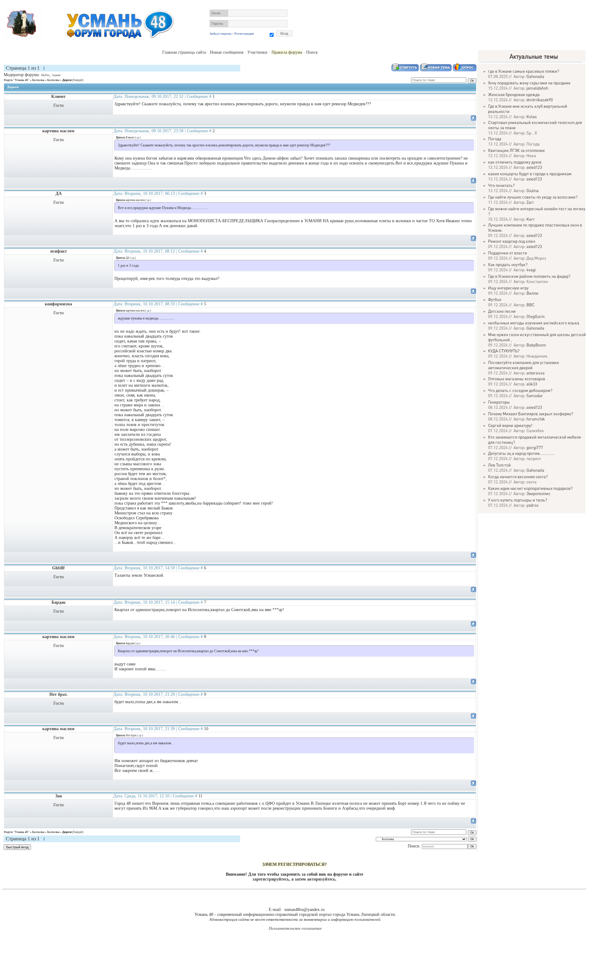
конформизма (58, 304)
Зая (58, 796)
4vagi (531, 269)
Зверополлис (538, 493)
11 (200, 796)
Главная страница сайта (184, 52)
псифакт (58, 251)
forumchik (535, 418)
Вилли (532, 293)
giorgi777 (534, 447)
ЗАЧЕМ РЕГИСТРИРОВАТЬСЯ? (294, 864)
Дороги (66, 80)
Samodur (534, 395)
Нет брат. (58, 694)
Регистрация (244, 33)
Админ (56, 75)
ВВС (530, 304)
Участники (257, 52)
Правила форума (286, 52)
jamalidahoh (537, 88)
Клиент (58, 96)
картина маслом (58, 131)
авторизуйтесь (321, 879)
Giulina (532, 190)
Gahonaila (535, 76)
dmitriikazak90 (539, 99)
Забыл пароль (221, 33)
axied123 (534, 167)
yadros (532, 505)
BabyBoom (536, 344)
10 (206, 728)
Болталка (38, 80)
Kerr (530, 219)
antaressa (535, 372)
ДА (59, 193)
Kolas (531, 116)
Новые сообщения (226, 52)
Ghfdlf (58, 568)
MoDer (45, 75)
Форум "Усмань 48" (16, 80)
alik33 (531, 383)
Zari (529, 202)
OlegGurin (535, 316)
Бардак (59, 602)
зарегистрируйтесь (270, 879)
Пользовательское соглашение (295, 928)
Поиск (312, 52)
